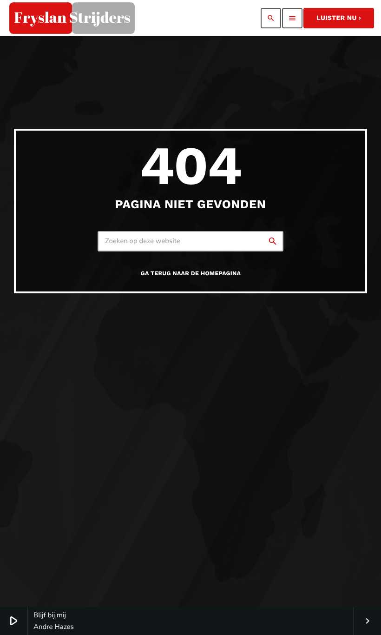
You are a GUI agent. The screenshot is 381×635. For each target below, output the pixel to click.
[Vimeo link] (72, 18)
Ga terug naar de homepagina (191, 273)
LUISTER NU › (338, 18)
